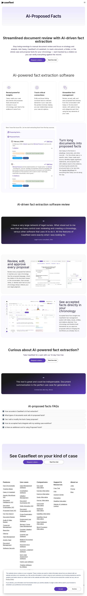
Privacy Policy (10, 579)
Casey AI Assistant (9, 492)
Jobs (72, 486)
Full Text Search (8, 514)
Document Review (9, 517)
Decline (74, 589)
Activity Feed (7, 540)
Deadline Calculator (60, 501)
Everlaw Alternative (43, 491)
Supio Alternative (42, 497)
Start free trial (52, 60)
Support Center (59, 495)
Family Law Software (26, 562)
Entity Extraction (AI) (26, 506)
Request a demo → (37, 60)
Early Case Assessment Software (24, 556)
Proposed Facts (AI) (9, 510)
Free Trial (57, 488)
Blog (72, 492)
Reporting (6, 530)
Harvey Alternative (43, 500)
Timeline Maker (8, 489)
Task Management (9, 537)
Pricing (73, 489)
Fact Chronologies (9, 486)
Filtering (5, 533)
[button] (43, 411)
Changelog (57, 498)
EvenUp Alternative (43, 494)
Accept (61, 589)
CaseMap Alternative (43, 514)
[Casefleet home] (7, 2)
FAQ (55, 491)
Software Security (9, 548)
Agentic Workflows (68, 170)
